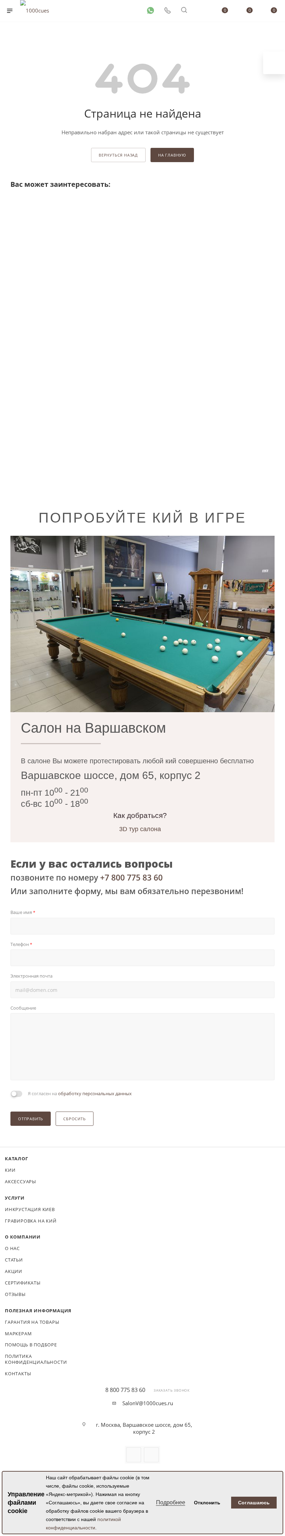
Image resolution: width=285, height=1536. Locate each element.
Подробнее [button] (170, 1502)
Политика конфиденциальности (36, 1359)
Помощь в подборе (31, 1345)
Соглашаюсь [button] (254, 1502)
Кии (10, 1170)
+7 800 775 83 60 (131, 877)
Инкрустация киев (30, 1209)
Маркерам (18, 1333)
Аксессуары (20, 1181)
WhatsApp (151, 1454)
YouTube (133, 1454)
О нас (12, 1248)
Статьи (14, 1260)
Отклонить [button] (207, 1502)
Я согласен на (80, 1093)
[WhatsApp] (150, 10)
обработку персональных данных (95, 1093)
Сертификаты (23, 1283)
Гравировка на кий (31, 1221)
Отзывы (15, 1294)
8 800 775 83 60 (125, 1390)
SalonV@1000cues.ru (147, 1403)
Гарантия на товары (32, 1322)
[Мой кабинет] (200, 10)
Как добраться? (140, 815)
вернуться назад (118, 155)
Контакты (18, 1373)
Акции (13, 1271)
